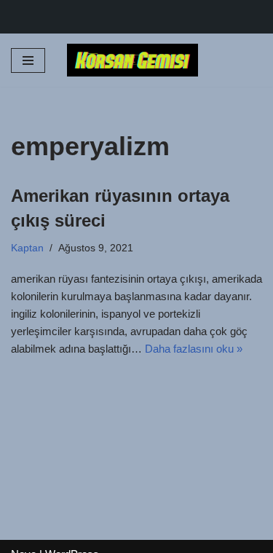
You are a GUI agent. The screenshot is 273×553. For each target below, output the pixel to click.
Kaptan (27, 248)
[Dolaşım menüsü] (28, 60)
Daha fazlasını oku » (193, 348)
